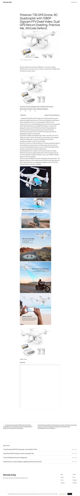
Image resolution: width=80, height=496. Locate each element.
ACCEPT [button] (69, 493)
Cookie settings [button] (62, 494)
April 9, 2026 (74, 461)
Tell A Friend (49, 106)
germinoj (25, 59)
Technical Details (31, 106)
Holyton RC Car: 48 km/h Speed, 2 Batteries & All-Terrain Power (22, 461)
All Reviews (23, 109)
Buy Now (22, 106)
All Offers (30, 109)
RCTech (30, 59)
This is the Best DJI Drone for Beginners (15, 457)
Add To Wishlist (41, 106)
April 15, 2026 (74, 449)
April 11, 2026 (74, 457)
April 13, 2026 (74, 453)
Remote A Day (7, 2)
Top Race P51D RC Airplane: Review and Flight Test (18, 453)
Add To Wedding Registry (40, 109)
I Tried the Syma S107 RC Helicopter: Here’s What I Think (20, 449)
